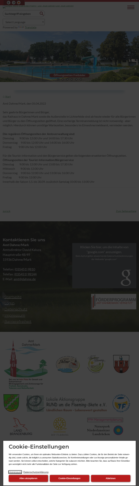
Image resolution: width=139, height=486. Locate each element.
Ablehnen (110, 478)
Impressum (15, 472)
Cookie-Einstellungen (69, 478)
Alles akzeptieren (28, 478)
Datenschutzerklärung (36, 472)
